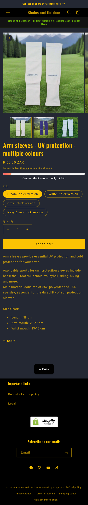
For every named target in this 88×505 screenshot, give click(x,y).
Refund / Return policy (23, 394)
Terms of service (45, 493)
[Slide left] (4, 128)
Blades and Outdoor (27, 487)
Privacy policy (24, 493)
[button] (8, 12)
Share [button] (11, 340)
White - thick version (63, 194)
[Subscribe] (66, 452)
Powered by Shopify (50, 487)
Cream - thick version (22, 194)
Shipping (24, 168)
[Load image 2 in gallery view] (44, 127)
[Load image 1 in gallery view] (20, 127)
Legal (12, 403)
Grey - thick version (21, 203)
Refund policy (73, 487)
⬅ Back (44, 369)
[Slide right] (83, 128)
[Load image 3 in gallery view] (67, 127)
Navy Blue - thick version (25, 212)
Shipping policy (68, 493)
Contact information (46, 499)
